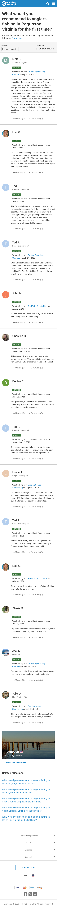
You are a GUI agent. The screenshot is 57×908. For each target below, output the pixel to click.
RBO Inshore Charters (38, 578)
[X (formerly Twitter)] (30, 895)
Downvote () (36, 118)
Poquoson (16, 38)
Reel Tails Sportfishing (38, 306)
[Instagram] (35, 895)
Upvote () (20, 118)
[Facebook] (26, 895)
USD (25, 876)
